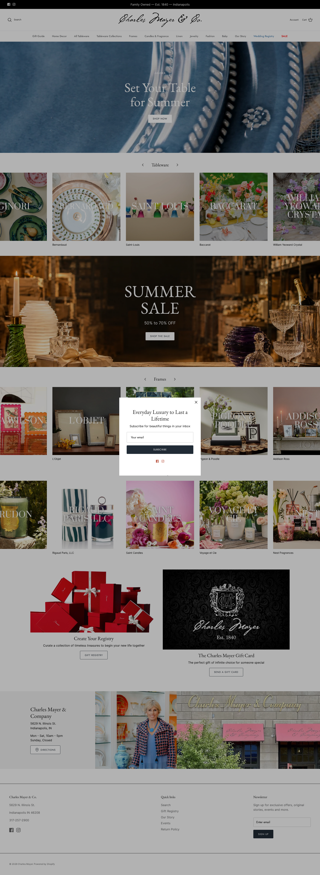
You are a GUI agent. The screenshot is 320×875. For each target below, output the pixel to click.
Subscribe (159, 449)
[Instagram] (162, 461)
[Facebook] (157, 461)
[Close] (196, 402)
